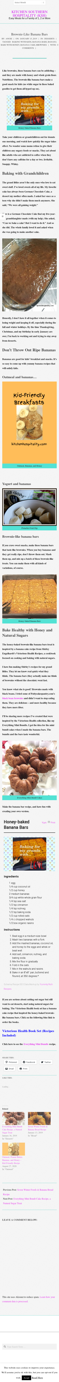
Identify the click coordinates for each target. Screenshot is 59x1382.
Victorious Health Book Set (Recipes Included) (28, 1033)
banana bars (39, 41)
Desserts (49, 38)
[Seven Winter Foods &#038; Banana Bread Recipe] (39, 1118)
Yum (44, 822)
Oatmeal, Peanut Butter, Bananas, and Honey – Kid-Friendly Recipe (12, 1160)
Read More (37, 1377)
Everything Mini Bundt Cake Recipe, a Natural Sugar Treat (12, 1129)
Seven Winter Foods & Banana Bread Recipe (38, 1128)
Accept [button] (26, 1377)
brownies (41, 44)
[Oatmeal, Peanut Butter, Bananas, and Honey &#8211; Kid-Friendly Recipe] (13, 1149)
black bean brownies (12, 698)
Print (53, 822)
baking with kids (21, 41)
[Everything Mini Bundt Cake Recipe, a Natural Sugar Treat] (13, 1118)
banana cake (27, 44)
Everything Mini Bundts (36, 1044)
